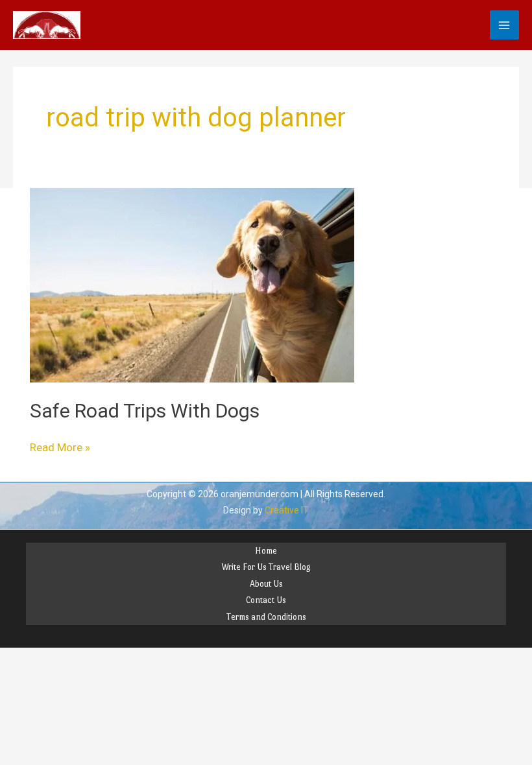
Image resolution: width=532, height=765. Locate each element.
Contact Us (266, 600)
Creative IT (287, 510)
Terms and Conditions (266, 617)
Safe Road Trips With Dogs (145, 410)
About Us (266, 584)
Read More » (60, 447)
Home (266, 551)
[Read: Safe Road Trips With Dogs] (192, 284)
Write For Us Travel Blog (266, 567)
